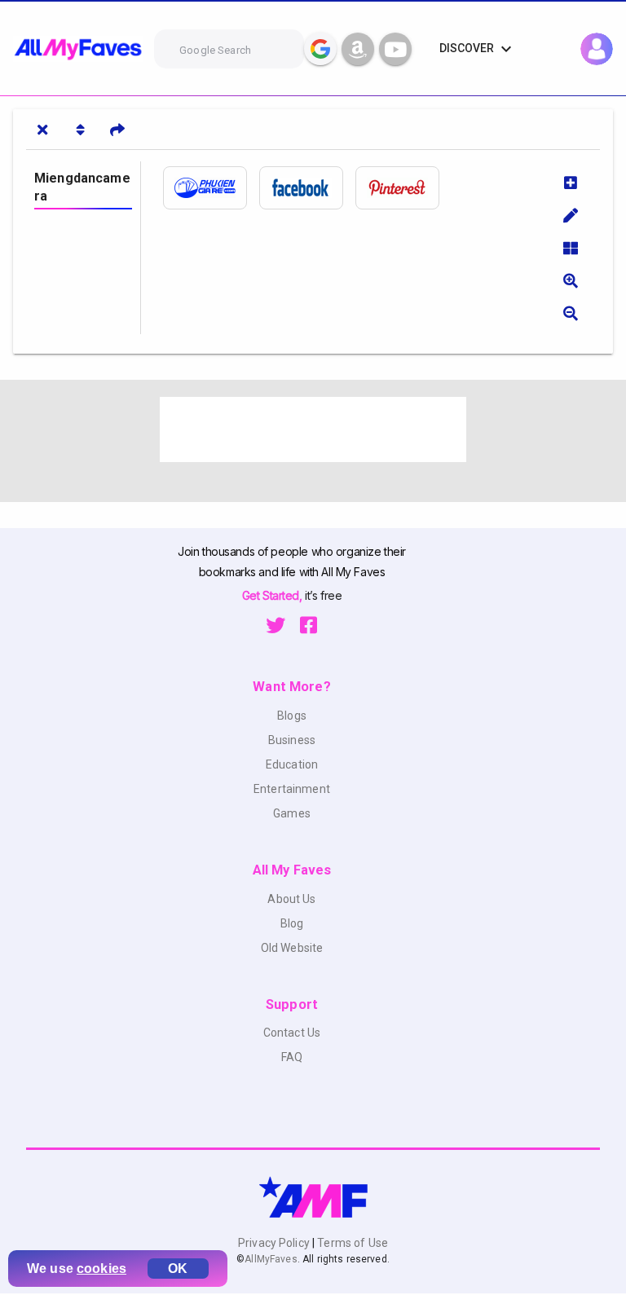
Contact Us (291, 1032)
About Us (291, 898)
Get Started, (273, 595)
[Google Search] (320, 49)
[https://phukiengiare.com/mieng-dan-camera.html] (211, 187)
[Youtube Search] (395, 49)
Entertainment (291, 788)
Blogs (291, 715)
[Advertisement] (313, 429)
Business (291, 740)
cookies (101, 1268)
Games (292, 813)
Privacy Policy (275, 1242)
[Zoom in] (570, 280)
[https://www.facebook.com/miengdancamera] (307, 187)
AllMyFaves (271, 1259)
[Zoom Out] (570, 313)
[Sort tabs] (80, 129)
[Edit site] (570, 215)
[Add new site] (570, 182)
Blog (292, 923)
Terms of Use (351, 1242)
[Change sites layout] (570, 247)
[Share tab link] (117, 129)
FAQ (291, 1057)
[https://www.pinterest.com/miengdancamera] (403, 187)
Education (292, 764)
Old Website (292, 947)
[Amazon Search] (358, 49)
